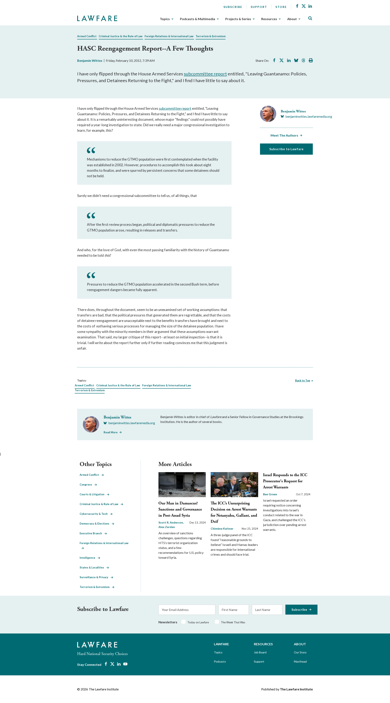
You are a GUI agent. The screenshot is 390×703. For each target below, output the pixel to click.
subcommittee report (205, 73)
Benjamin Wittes (89, 60)
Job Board (260, 652)
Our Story (300, 652)
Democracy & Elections (96, 523)
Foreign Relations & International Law (169, 36)
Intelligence (89, 557)
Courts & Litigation (93, 494)
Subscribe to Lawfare (286, 149)
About (292, 19)
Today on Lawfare (198, 622)
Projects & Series (238, 19)
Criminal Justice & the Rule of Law (120, 36)
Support (259, 7)
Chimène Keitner (222, 528)
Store (281, 7)
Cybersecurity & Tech (95, 513)
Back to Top (302, 380)
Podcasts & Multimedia (197, 19)
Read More (111, 432)
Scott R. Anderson (171, 522)
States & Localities (93, 567)
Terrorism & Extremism (210, 36)
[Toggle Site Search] (310, 18)
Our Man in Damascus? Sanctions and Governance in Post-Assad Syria (180, 509)
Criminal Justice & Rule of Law (100, 504)
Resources (269, 19)
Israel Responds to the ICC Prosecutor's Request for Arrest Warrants (285, 481)
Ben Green (270, 494)
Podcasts (220, 661)
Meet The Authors (284, 135)
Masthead (300, 661)
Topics (165, 19)
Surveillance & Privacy (95, 577)
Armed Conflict (86, 36)
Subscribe (232, 7)
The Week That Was (233, 622)
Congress (87, 484)
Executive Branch (92, 533)
